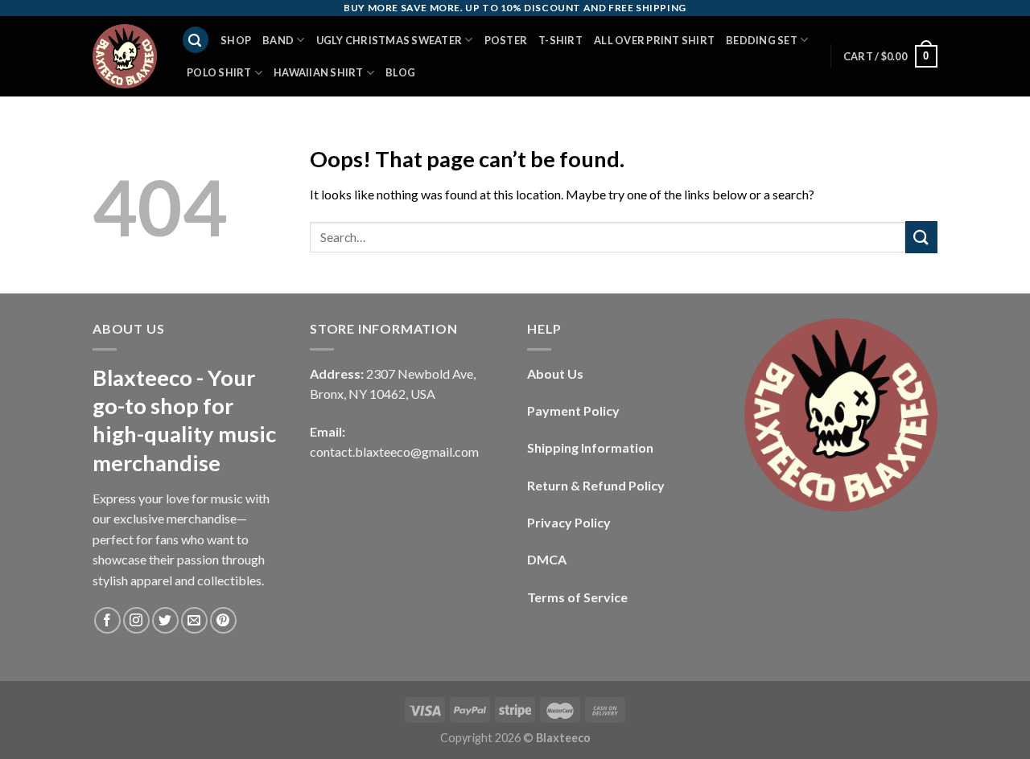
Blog (400, 72)
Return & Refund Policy (596, 485)
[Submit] (921, 236)
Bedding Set (761, 40)
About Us (555, 373)
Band (278, 40)
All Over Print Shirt (654, 40)
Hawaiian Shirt (319, 72)
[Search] (195, 40)
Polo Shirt (219, 72)
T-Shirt (560, 40)
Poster (506, 40)
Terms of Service (577, 597)
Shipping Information (590, 447)
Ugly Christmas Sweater (389, 40)
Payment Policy (573, 410)
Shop (235, 40)
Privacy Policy (569, 522)
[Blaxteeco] (125, 56)
